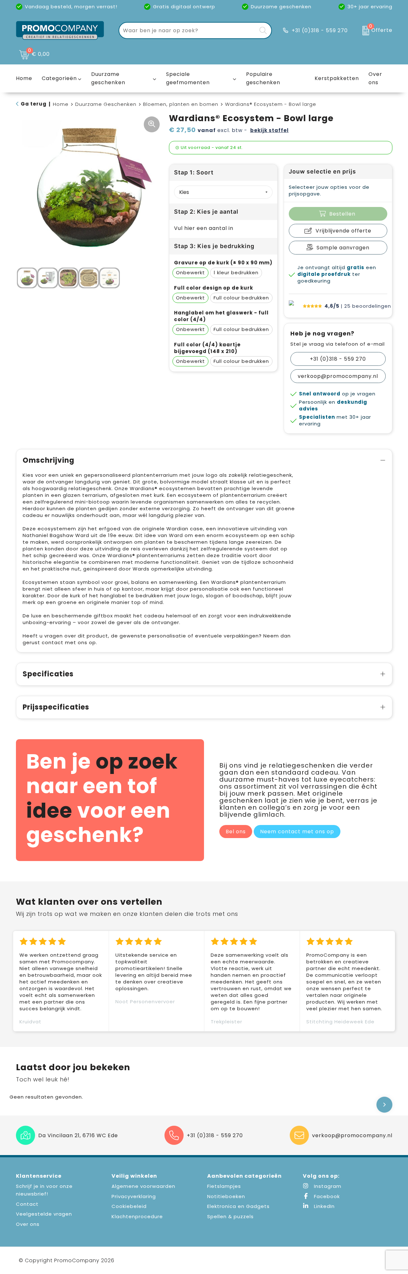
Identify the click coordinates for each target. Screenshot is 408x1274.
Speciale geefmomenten (188, 78)
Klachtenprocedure (137, 1216)
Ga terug (34, 103)
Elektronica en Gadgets (238, 1206)
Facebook (326, 1196)
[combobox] (188, 30)
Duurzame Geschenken (105, 104)
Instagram (326, 1186)
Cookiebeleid (129, 1206)
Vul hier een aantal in (203, 228)
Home (61, 104)
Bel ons (236, 831)
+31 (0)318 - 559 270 (320, 30)
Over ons (28, 1224)
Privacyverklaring (134, 1196)
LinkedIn (323, 1206)
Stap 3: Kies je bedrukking (214, 246)
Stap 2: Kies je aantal (206, 211)
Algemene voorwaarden (143, 1186)
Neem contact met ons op (297, 831)
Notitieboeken (226, 1196)
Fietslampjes (224, 1186)
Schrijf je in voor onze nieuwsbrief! (44, 1190)
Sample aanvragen (343, 247)
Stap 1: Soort (194, 172)
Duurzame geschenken (108, 78)
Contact (27, 1204)
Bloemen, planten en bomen (180, 104)
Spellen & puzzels (230, 1216)
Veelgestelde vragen (44, 1214)
